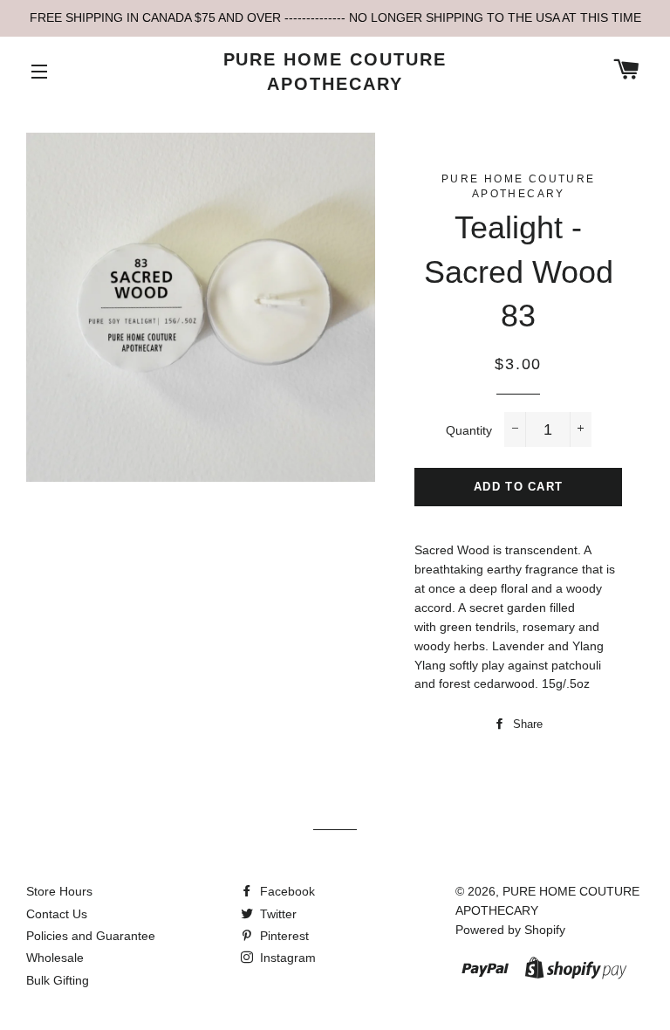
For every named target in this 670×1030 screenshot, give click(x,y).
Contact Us (56, 914)
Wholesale (55, 958)
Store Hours (59, 891)
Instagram (286, 958)
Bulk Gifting (57, 980)
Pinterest (282, 936)
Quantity (469, 430)
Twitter (276, 914)
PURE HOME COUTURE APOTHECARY (335, 71)
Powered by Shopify (510, 930)
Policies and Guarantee (90, 936)
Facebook (285, 891)
